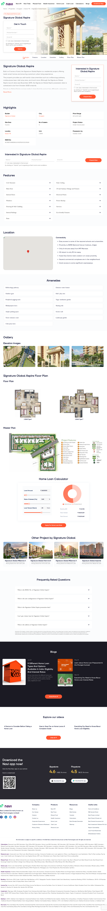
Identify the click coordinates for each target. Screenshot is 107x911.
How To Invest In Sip (63, 860)
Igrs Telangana (27, 866)
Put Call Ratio (46, 860)
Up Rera (72, 868)
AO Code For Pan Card (82, 905)
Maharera (77, 866)
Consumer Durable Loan (47, 854)
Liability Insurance (50, 875)
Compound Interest (6, 881)
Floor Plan (70, 57)
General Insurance (50, 871)
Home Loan (60, 4)
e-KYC (37, 879)
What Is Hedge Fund (19, 862)
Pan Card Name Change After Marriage (29, 906)
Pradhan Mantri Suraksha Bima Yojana (21, 871)
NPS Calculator (89, 844)
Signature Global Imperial (91, 561)
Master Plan (80, 57)
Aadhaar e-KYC (56, 901)
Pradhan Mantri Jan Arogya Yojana (65, 871)
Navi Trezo (27, 4)
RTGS (84, 879)
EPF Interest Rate (14, 893)
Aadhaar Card (14, 899)
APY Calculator (79, 848)
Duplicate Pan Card (50, 905)
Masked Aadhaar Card (18, 901)
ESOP (6, 893)
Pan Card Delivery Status (11, 906)
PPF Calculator (30, 846)
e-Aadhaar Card (99, 901)
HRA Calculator (50, 848)
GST (16, 885)
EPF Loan (40, 856)
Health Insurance (48, 4)
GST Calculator (69, 846)
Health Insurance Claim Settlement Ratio (20, 875)
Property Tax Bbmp (68, 866)
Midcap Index (30, 862)
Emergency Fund (19, 856)
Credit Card (23, 879)
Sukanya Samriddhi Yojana (39, 891)
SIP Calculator (62, 844)
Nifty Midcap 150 (70, 862)
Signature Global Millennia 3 (66, 561)
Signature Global (10, 116)
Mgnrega (10, 891)
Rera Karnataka (64, 868)
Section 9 (60, 885)
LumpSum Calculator (59, 846)
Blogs (88, 4)
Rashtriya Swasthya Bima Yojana (60, 893)
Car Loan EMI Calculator (82, 846)
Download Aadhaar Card (32, 899)
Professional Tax (99, 885)
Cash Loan (69, 4)
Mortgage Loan (44, 868)
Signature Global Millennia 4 (15, 561)
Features (35, 57)
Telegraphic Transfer (45, 879)
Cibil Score (9, 879)
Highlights (26, 57)
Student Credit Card (57, 879)
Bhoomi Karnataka (86, 866)
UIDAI (8, 899)
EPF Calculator (80, 844)
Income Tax (11, 885)
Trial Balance (90, 879)
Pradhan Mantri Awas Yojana (39, 866)
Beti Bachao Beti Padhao (85, 891)
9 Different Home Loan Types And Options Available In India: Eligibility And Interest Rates (40, 667)
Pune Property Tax (55, 868)
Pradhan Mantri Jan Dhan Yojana (29, 893)
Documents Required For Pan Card (65, 905)
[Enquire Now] (20, 49)
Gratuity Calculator (39, 848)
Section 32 (24, 887)
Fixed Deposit (96, 891)
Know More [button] (53, 696)
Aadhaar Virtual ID (6, 901)
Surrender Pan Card (45, 906)
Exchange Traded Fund (7, 862)
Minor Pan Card (93, 905)
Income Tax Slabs (46, 885)
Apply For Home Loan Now (53, 525)
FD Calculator (39, 846)
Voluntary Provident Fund (89, 893)
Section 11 (3, 887)
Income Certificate (69, 885)
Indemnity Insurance (38, 875)
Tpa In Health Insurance (63, 873)
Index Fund (54, 860)
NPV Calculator (89, 848)
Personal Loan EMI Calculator (16, 844)
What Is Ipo (12, 860)
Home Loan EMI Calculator (49, 844)
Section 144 (17, 887)
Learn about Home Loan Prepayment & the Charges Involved (88, 664)
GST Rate (30, 887)
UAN (15, 891)
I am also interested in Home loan (18, 41)
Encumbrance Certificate (55, 866)
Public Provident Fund (81, 885)
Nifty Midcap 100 (60, 862)
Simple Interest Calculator (8, 848)
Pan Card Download (27, 905)
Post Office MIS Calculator (33, 844)
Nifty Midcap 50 (50, 862)
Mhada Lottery (96, 866)
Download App (99, 4)
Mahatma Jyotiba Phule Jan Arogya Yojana (30, 873)
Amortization (11, 868)
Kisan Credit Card (30, 881)
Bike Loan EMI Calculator (97, 846)
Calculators (80, 4)
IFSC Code (16, 879)
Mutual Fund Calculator (7, 846)
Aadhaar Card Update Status (43, 901)
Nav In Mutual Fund (75, 860)
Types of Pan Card (68, 906)
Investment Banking (76, 879)
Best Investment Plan (44, 893)
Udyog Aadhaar (30, 901)
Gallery (61, 57)
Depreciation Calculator (34, 850)
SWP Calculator (98, 844)
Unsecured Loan (14, 854)
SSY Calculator (71, 844)
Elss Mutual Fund (98, 860)
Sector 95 (8, 134)
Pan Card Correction (39, 905)
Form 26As (91, 885)
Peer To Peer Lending (94, 854)
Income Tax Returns (35, 885)
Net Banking (30, 879)
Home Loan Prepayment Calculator (17, 850)
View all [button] (53, 738)
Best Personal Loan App (32, 854)
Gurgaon (41, 116)
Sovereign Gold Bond (36, 860)
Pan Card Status (11, 905)
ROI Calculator (98, 848)
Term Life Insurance (38, 871)
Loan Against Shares (30, 856)
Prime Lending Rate (72, 856)
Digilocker (22, 899)
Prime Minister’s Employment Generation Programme (62, 891)
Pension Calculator (20, 846)
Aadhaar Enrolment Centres (86, 901)
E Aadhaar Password (83, 899)
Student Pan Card (93, 906)
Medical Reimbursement (50, 873)
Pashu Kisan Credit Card (60, 856)
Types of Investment (75, 893)
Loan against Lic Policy (61, 854)
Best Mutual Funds (87, 860)
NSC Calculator (59, 848)
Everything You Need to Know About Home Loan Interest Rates (87, 679)
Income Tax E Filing (24, 885)
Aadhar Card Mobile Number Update (50, 899)
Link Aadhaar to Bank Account (69, 901)
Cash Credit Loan (9, 856)
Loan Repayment (72, 854)
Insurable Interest (92, 871)
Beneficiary (67, 879)
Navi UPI (19, 4)
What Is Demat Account (22, 860)
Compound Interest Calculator (24, 848)
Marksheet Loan (47, 856)
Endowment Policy (81, 871)
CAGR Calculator (69, 848)
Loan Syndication (83, 854)
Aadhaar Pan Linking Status (68, 899)
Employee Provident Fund (24, 891)
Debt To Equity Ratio (18, 881)
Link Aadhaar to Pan (57, 906)
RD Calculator (48, 846)
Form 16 (54, 885)
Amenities (53, 57)
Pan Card (19, 905)
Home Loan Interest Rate (15, 866)
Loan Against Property (22, 868)
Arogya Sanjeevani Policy (78, 873)
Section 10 (10, 887)
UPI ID (96, 879)
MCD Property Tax (34, 868)
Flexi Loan (22, 854)
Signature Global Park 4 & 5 (41, 561)
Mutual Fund (37, 4)
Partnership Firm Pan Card (80, 906)
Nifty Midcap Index (40, 862)
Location (43, 57)
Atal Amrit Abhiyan (91, 873)
